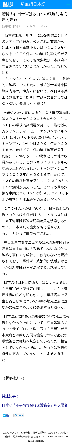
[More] (18, 415)
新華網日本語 (33, 4)
